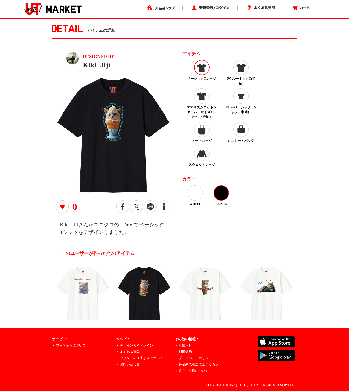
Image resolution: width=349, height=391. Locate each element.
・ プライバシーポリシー (193, 358)
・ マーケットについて (69, 345)
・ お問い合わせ (128, 364)
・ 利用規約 (183, 352)
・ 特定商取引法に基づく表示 (196, 364)
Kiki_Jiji (96, 65)
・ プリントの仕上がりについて (139, 358)
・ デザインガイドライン (134, 345)
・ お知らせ (183, 345)
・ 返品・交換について (191, 371)
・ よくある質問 (128, 352)
